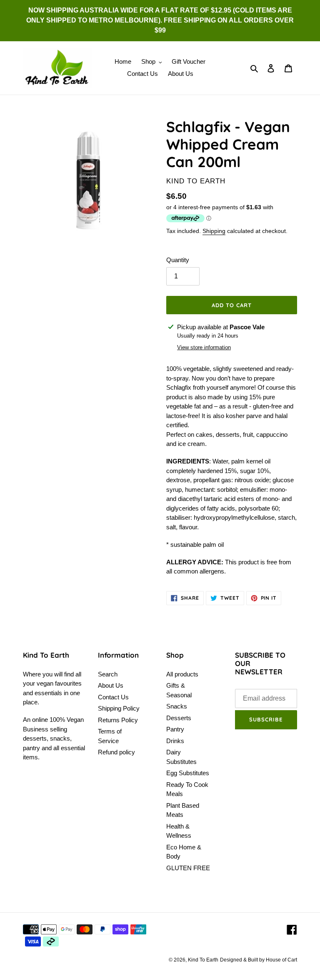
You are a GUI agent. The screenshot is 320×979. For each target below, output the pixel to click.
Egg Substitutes (187, 772)
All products (182, 674)
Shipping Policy (119, 708)
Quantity (177, 259)
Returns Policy (118, 720)
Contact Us (113, 697)
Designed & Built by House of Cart (258, 960)
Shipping (213, 231)
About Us (110, 685)
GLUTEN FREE (188, 867)
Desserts (178, 717)
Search (108, 674)
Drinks (175, 740)
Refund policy (116, 752)
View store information (204, 347)
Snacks (176, 706)
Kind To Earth (203, 960)
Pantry (175, 729)
